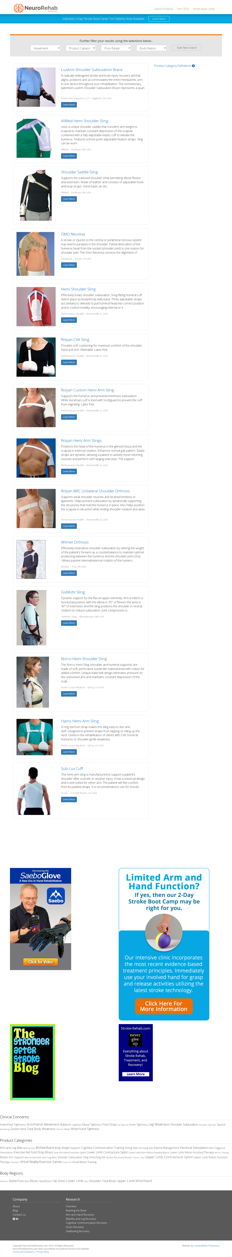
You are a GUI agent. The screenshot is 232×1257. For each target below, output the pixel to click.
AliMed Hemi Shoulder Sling (84, 120)
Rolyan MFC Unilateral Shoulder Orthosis (95, 490)
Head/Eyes (45, 1181)
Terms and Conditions (23, 1251)
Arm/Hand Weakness (42, 1124)
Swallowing (5, 1129)
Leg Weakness (159, 1124)
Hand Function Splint (74, 1152)
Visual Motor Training (84, 1162)
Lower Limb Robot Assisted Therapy (192, 1152)
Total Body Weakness (41, 1129)
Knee (61, 1181)
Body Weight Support (67, 1148)
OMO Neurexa (73, 234)
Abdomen (4, 1181)
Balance (65, 1124)
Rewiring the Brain (76, 1210)
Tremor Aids (138, 1157)
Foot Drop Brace (42, 1152)
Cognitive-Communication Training (102, 1148)
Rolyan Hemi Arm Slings (81, 440)
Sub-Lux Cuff (72, 768)
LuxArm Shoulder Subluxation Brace (92, 69)
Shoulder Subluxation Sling (72, 1157)
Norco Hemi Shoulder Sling (84, 658)
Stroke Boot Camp (204, 9)
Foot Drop (109, 1124)
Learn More (159, 19)
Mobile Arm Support (12, 1157)
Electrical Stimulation (194, 1148)
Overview (71, 1206)
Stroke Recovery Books (119, 1157)
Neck (86, 1181)
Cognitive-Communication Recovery (86, 1223)
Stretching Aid (97, 1157)
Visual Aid (67, 1162)
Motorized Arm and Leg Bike (40, 1157)
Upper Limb (125, 1180)
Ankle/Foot (16, 1181)
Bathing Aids (29, 1147)
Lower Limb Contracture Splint (107, 1152)
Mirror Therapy (222, 1152)
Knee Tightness (139, 1124)
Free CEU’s (183, 9)
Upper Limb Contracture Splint (169, 1157)
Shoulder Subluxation (184, 1124)
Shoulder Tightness (207, 1124)
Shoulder (95, 1181)
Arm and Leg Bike (11, 1148)
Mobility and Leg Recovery (81, 1219)
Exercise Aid (22, 1152)
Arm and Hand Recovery (80, 1214)
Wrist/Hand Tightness (85, 1129)
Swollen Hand (18, 1129)
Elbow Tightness (92, 1124)
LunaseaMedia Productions (206, 1245)
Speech (221, 1124)
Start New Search (187, 47)
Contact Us (19, 1214)
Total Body (109, 1181)
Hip (55, 1181)
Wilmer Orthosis (75, 542)
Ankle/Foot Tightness (13, 1124)
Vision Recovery (75, 1227)
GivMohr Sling (73, 592)
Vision (67, 1129)
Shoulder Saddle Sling (79, 171)
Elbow (34, 1181)
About (16, 1206)
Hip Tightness (123, 1125)
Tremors (59, 1129)
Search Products (163, 9)
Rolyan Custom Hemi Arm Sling (87, 389)
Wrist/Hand (143, 1181)
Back (26, 1181)
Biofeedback (45, 1147)
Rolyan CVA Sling (75, 339)
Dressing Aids (146, 1148)
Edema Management (166, 1148)
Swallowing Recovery (77, 1231)
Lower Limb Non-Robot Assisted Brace (149, 1152)
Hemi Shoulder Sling (78, 289)
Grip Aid (58, 1152)
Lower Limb (74, 1181)
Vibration (15, 1162)
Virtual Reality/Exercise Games (41, 1162)
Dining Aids (131, 1148)
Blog (15, 1210)
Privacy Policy (42, 1251)
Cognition (76, 1124)
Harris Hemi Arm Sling (80, 720)
